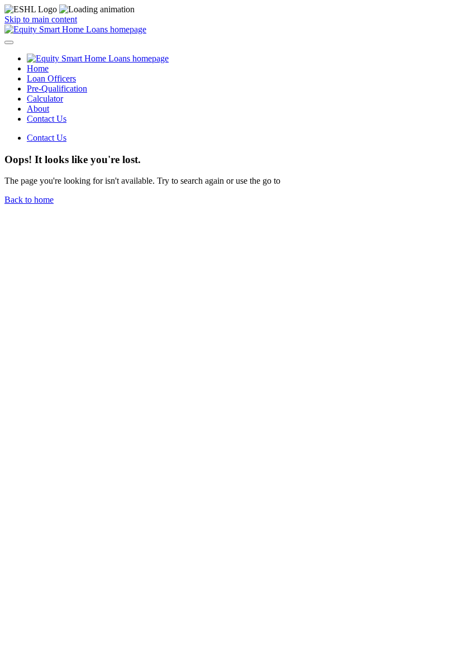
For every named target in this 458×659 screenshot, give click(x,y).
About (38, 108)
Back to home (29, 199)
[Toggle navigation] (8, 42)
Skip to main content (40, 19)
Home (38, 68)
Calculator (45, 98)
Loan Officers (51, 78)
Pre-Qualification (57, 88)
